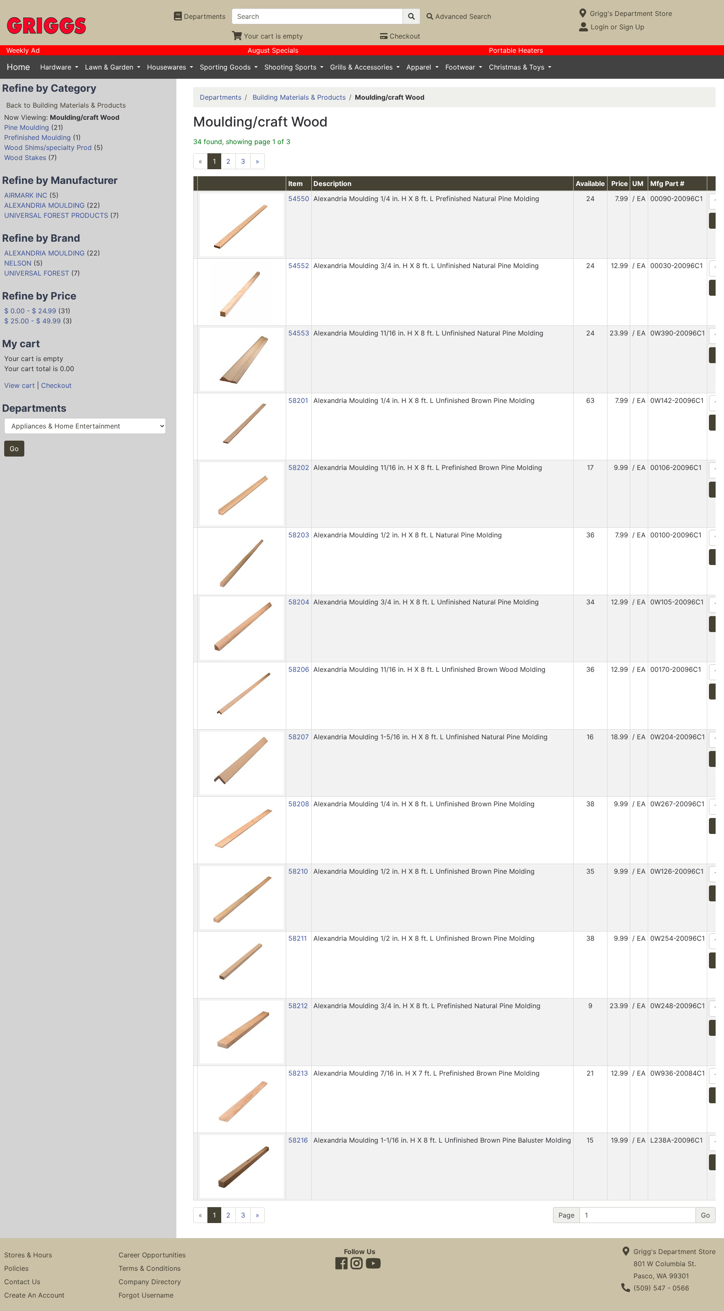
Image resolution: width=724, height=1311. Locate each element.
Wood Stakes (25, 157)
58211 (297, 938)
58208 (298, 804)
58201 (298, 400)
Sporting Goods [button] (226, 67)
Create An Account (34, 1295)
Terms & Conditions (150, 1268)
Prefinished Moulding (37, 137)
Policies (16, 1268)
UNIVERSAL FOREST (36, 273)
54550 (298, 198)
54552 (298, 265)
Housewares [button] (167, 67)
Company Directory (150, 1281)
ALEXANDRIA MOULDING (44, 205)
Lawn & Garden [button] (110, 67)
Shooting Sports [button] (291, 67)
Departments (220, 97)
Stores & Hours (28, 1255)
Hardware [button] (56, 67)
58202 (298, 467)
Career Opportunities (152, 1255)
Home (18, 67)
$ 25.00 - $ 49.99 (32, 321)
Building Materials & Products (299, 97)
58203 (298, 535)
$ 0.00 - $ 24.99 (30, 311)
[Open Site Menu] (583, 13)
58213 (298, 1073)
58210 (298, 871)
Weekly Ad (23, 50)
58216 (298, 1140)
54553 (298, 333)
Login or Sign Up (617, 27)
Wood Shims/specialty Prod (48, 147)
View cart (19, 385)
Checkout (56, 385)
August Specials (273, 50)
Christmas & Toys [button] (517, 67)
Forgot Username (146, 1295)
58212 (298, 1005)
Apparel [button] (419, 67)
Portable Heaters (516, 50)
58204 (298, 602)
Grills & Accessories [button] (362, 67)
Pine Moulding (26, 127)
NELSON (17, 263)
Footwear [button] (461, 67)
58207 (298, 737)
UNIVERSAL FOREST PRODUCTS (56, 215)
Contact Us (22, 1281)
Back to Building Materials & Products (66, 105)
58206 (298, 669)
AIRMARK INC (25, 195)
